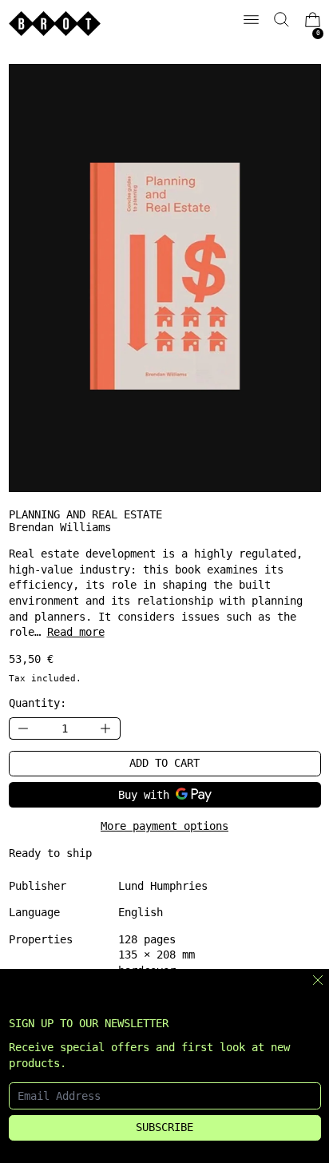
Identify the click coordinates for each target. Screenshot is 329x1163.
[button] (281, 19)
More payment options (164, 826)
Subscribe (164, 1127)
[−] (23, 728)
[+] (106, 728)
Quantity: (37, 703)
